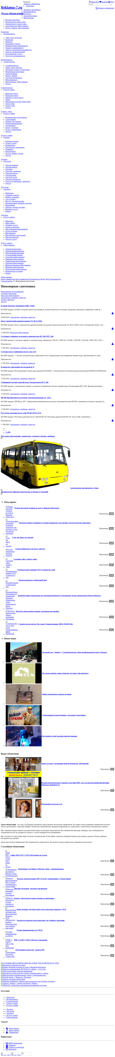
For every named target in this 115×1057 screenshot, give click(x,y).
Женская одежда (11, 94)
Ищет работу (10, 223)
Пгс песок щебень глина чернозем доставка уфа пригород (65, 673)
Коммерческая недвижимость (16, 46)
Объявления (13, 1032)
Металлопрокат (11, 80)
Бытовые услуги (11, 209)
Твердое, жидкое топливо (15, 207)
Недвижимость (9, 34)
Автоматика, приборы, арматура (13, 298)
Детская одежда (11, 173)
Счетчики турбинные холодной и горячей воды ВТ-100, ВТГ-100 (27, 336)
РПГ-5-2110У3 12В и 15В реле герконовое (30, 940)
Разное (8, 211)
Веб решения (10, 233)
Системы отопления (8, 294)
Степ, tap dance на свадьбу (22, 537)
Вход (112, 2)
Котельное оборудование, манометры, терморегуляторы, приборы (28, 436)
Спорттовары (10, 119)
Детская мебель (11, 167)
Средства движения (13, 171)
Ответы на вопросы (16, 1047)
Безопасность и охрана (14, 271)
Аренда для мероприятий (15, 52)
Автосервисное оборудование (16, 26)
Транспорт (30, 6)
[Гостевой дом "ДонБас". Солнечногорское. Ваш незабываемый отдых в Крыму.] (24, 662)
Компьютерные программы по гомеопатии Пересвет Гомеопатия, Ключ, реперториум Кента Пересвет (59, 596)
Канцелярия (10, 205)
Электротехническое (13, 249)
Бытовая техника (11, 141)
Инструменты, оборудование (16, 82)
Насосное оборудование (10, 296)
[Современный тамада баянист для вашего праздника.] (24, 725)
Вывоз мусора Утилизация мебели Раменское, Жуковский (64, 763)
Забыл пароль (13, 1030)
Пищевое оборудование (14, 259)
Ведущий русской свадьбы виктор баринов (59, 736)
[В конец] (9, 432)
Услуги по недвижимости (15, 56)
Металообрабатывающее (14, 253)
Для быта (6, 189)
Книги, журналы (11, 128)
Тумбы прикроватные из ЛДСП (29, 930)
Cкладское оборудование (14, 257)
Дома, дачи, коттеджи (13, 38)
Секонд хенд (10, 106)
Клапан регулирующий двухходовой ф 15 (17, 367)
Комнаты (8, 42)
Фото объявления (22, 279)
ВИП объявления (15, 1043)
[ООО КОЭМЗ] (112, 313)
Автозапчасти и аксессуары (16, 24)
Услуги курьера (11, 231)
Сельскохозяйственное (14, 255)
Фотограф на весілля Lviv (51, 804)
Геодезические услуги (13, 54)
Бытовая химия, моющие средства (18, 203)
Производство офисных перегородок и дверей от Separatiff (24, 492)
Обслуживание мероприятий (16, 229)
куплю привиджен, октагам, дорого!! (30, 549)
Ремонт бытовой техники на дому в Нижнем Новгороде (36, 508)
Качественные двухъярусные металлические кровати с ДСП (41, 909)
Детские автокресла (13, 179)
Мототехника (28, 18)
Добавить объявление (105, 8)
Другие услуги (11, 239)
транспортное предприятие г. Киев (84, 488)
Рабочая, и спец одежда (14, 98)
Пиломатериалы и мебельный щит (33, 580)
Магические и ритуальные (15, 235)
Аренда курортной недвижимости (18, 50)
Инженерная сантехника (14, 72)
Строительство (9, 62)
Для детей (7, 161)
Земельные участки (12, 44)
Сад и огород (10, 199)
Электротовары (11, 74)
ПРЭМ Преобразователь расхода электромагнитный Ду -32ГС (26, 398)
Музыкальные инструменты (16, 117)
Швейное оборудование (14, 267)
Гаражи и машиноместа (14, 48)
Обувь (7, 100)
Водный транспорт (12, 20)
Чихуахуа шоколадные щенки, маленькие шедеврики (37, 611)
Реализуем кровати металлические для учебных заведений (40, 920)
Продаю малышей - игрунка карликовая (30, 889)
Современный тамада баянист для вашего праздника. (64, 715)
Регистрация (13, 1028)
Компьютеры (10, 145)
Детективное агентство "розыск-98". (30, 950)
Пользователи (34, 279)
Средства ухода (11, 177)
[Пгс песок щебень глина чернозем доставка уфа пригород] (24, 683)
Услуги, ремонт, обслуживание (17, 28)
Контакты (12, 1049)
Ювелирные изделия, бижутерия (17, 102)
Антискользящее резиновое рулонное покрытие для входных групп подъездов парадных (55, 523)
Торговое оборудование (14, 263)
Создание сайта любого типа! (25, 559)
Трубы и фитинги (7, 300)
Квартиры (9, 40)
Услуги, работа (9, 217)
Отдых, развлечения (13, 130)
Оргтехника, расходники (14, 147)
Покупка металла (12, 237)
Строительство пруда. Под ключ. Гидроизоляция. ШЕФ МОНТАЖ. (45, 624)
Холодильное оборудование (16, 269)
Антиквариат (10, 125)
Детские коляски (11, 165)
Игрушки (9, 169)
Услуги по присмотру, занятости (17, 181)
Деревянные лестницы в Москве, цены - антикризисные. (41, 869)
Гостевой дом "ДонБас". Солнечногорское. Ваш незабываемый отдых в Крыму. (74, 652)
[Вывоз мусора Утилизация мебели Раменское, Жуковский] (23, 777)
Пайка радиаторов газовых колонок (56, 694)
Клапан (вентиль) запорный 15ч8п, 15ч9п (17, 306)
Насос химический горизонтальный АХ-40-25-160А (21, 321)
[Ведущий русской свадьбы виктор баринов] (24, 746)
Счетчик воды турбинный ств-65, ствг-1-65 (18, 352)
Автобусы (27, 14)
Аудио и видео (11, 143)
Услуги (8, 84)
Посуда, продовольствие (14, 201)
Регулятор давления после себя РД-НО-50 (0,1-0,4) (21, 413)
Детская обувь (10, 175)
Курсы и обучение (12, 227)
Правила (11, 1045)
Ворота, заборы (11, 76)
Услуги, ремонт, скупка (14, 153)
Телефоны (9, 149)
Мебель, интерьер (12, 197)
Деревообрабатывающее (14, 251)
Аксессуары (10, 104)
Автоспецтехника (30, 16)
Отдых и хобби (9, 114)
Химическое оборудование (15, 261)
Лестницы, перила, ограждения (17, 70)
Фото (48, 279)
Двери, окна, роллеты (13, 68)
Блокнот (105, 2)
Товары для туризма (13, 121)
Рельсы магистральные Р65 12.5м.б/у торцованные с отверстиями (44, 879)
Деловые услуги (11, 225)
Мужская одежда (11, 96)
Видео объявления (8, 279)
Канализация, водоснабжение (12, 292)
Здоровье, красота (12, 195)
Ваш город (95, 2)
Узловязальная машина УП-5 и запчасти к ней (36, 570)
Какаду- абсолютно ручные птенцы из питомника (34, 898)
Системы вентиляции (13, 78)
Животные (9, 193)
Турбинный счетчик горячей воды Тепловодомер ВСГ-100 (24, 382)
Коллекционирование (13, 123)
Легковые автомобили (32, 10)
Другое (8, 132)
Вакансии (9, 221)
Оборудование (8, 245)
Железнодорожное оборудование (18, 265)
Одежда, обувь (8, 90)
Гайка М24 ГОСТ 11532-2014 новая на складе (28, 855)
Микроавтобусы (29, 12)
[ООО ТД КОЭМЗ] (112, 329)
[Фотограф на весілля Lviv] (23, 817)
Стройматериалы (12, 66)
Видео (42, 279)
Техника (6, 137)
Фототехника (10, 151)
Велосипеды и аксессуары (15, 22)
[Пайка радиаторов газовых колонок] (24, 704)
